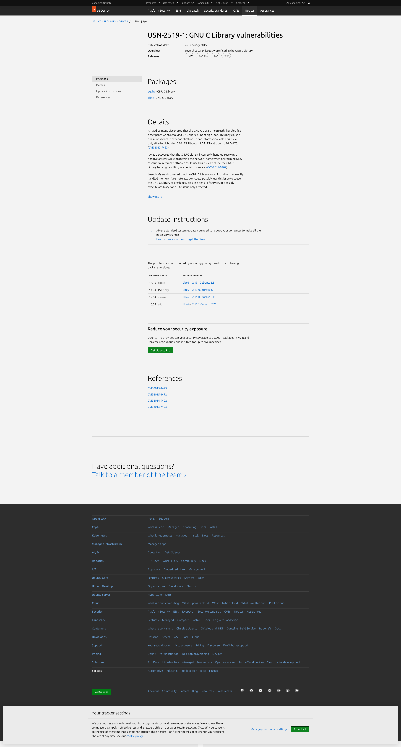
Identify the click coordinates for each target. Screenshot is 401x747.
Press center (224, 691)
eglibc (151, 91)
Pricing (199, 645)
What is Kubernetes (160, 535)
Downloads (99, 636)
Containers (99, 628)
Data (156, 662)
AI (149, 662)
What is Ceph (156, 527)
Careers (184, 691)
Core (185, 636)
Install (151, 518)
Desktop (153, 636)
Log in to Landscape (225, 619)
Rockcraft (265, 628)
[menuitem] (295, 3)
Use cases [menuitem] (168, 2)
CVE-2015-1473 (157, 388)
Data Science (172, 552)
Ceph (95, 527)
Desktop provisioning (195, 653)
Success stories (171, 577)
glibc (151, 97)
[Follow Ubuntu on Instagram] (270, 691)
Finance (214, 670)
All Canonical (293, 2)
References (103, 97)
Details (100, 85)
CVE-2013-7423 (158, 147)
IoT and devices (254, 662)
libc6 (186, 282)
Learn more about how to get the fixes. (181, 239)
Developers (176, 586)
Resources (218, 535)
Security (97, 611)
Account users (183, 645)
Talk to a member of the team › (139, 475)
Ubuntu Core (100, 577)
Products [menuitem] (151, 2)
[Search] (309, 3)
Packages (102, 78)
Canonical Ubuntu (102, 2)
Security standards (215, 10)
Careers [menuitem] (240, 2)
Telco (203, 670)
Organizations (156, 586)
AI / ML (96, 552)
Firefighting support (235, 645)
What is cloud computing (163, 603)
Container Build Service (241, 628)
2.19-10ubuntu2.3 (203, 282)
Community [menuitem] (203, 2)
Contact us (101, 691)
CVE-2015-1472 (157, 394)
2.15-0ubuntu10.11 (204, 296)
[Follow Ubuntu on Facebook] (252, 691)
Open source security (228, 662)
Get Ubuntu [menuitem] (222, 2)
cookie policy (134, 735)
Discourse (213, 645)
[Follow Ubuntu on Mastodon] (243, 691)
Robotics (98, 560)
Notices (250, 10)
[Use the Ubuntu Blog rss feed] (298, 691)
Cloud (95, 603)
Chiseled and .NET (212, 628)
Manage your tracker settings (269, 729)
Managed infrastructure (107, 543)
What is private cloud (195, 603)
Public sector (188, 670)
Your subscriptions (159, 645)
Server (166, 636)
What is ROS (170, 560)
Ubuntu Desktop (102, 586)
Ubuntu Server (101, 594)
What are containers (160, 628)
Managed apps (157, 543)
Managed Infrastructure (197, 662)
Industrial (172, 670)
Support (164, 518)
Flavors (191, 586)
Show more (155, 196)
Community (188, 560)
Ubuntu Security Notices (110, 21)
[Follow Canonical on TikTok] (289, 691)
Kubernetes (99, 535)
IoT (94, 569)
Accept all (300, 729)
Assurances (267, 10)
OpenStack (99, 518)
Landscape (99, 619)
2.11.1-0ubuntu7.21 (204, 304)
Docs (203, 527)
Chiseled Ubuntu (186, 628)
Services (189, 577)
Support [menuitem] (185, 2)
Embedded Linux (174, 569)
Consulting (189, 527)
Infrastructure (171, 662)
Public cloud (276, 603)
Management (197, 569)
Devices (217, 653)
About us (153, 691)
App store (154, 569)
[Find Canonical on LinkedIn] (261, 691)
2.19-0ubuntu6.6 (202, 289)
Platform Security (159, 10)
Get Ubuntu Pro (160, 350)
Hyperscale (155, 594)
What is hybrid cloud (225, 603)
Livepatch (193, 10)
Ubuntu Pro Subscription (163, 653)
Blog (195, 691)
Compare (183, 619)
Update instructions (108, 91)
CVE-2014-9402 (216, 167)
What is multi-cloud (253, 603)
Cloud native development (283, 662)
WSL (176, 636)
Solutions (98, 662)
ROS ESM (153, 560)
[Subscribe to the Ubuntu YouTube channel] (279, 691)
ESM (178, 10)
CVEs (236, 10)
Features (153, 577)
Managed (173, 527)
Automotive (155, 670)
